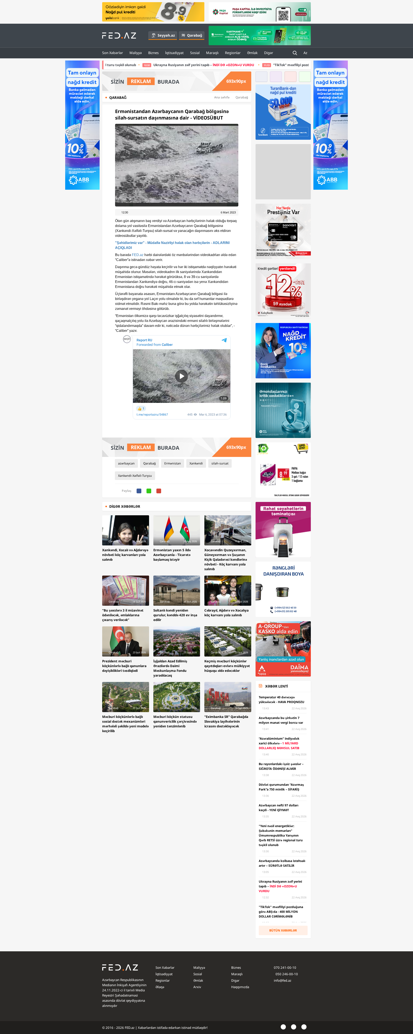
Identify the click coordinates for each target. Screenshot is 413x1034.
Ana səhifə (222, 97)
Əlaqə (160, 987)
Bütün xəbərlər (283, 930)
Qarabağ (194, 35)
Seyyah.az (166, 35)
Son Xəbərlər (112, 52)
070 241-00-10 (285, 967)
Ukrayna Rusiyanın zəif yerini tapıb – (137, 65)
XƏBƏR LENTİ (276, 686)
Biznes (153, 52)
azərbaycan (126, 463)
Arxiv (197, 987)
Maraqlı (212, 52)
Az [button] (306, 52)
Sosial (195, 52)
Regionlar (233, 52)
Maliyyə (135, 52)
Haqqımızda (240, 987)
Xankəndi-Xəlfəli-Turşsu (135, 476)
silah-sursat (219, 463)
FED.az (137, 255)
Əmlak (252, 52)
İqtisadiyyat (174, 52)
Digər (268, 52)
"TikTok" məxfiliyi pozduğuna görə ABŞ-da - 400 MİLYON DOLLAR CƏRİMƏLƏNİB (269, 65)
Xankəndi (196, 463)
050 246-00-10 (286, 974)
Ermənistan (172, 463)
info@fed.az (282, 980)
